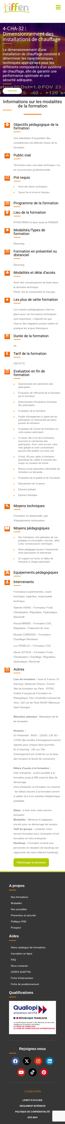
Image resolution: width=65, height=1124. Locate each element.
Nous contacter (19, 965)
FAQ (13, 959)
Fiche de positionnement (25, 984)
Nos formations (19, 897)
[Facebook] (15, 1061)
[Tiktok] (33, 1072)
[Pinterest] (44, 1072)
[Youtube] (21, 1072)
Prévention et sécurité (23, 915)
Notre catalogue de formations (28, 947)
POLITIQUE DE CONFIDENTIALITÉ (32, 1111)
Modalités (16, 903)
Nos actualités (19, 909)
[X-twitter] (27, 1061)
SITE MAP (32, 1117)
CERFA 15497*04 (21, 971)
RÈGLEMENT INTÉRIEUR (33, 1106)
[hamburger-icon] (58, 7)
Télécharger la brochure (31, 862)
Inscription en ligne (21, 953)
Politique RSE (19, 921)
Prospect (16, 927)
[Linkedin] (50, 1061)
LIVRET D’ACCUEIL (33, 1100)
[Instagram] (38, 1061)
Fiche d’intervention (22, 978)
